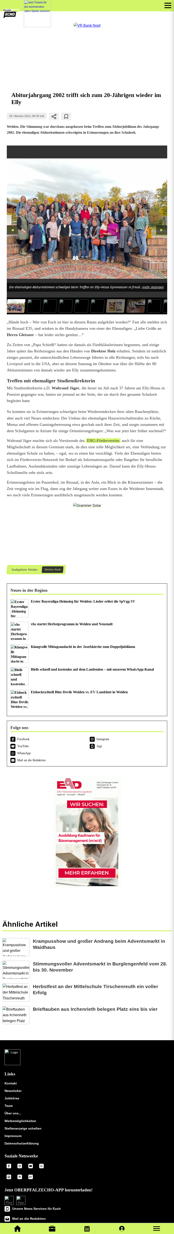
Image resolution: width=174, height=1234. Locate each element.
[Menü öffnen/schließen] (167, 5)
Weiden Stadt (52, 569)
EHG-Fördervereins (103, 440)
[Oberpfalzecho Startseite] (11, 17)
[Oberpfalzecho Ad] (37, 13)
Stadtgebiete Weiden (24, 570)
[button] (156, 1228)
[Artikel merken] (66, 116)
